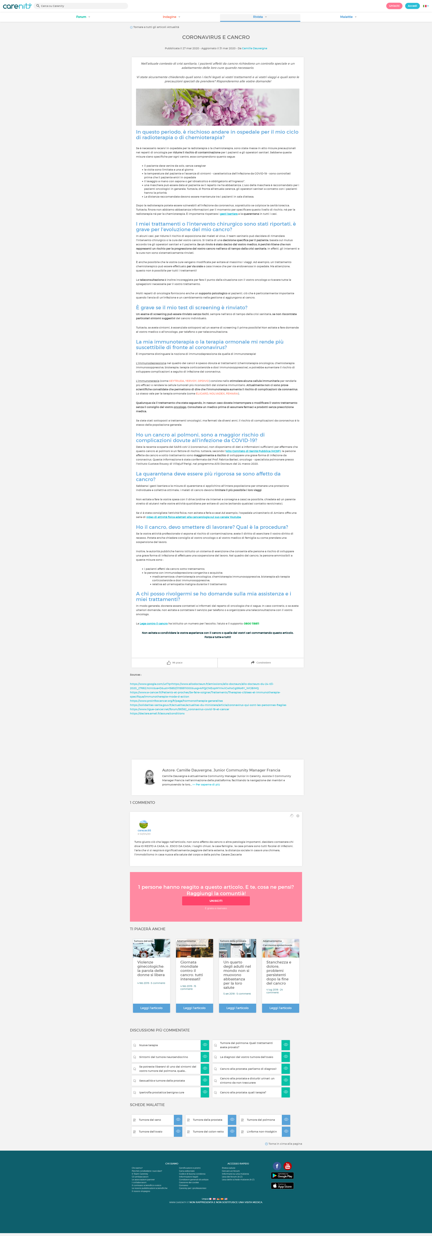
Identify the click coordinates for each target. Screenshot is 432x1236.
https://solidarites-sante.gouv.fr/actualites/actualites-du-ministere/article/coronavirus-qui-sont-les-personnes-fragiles (208, 705)
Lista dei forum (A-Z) (232, 1176)
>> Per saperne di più (206, 784)
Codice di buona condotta (192, 1174)
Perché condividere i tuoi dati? (147, 1171)
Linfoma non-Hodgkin (262, 1131)
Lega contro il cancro (154, 623)
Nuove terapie (148, 1045)
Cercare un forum (231, 1171)
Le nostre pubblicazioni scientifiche (149, 1188)
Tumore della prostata (207, 1119)
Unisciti (394, 5)
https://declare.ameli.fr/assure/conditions (157, 713)
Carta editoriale (187, 1171)
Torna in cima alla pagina (285, 1143)
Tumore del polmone (261, 1119)
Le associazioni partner (143, 1179)
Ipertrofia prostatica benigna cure (161, 1092)
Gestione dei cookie (189, 1182)
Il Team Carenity (140, 1174)
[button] (83, 18)
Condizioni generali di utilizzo (194, 1179)
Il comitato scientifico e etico (146, 1185)
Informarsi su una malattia (235, 1174)
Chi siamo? (137, 1168)
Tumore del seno (150, 1119)
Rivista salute (228, 1168)
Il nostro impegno (141, 1191)
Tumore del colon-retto (208, 1131)
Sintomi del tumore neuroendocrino (163, 1057)
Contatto (183, 1185)
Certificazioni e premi (189, 1168)
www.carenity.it (179, 1202)
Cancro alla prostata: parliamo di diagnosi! (248, 1068)
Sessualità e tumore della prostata (162, 1080)
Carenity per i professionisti (192, 1188)
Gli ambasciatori (140, 1176)
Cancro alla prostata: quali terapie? (243, 1092)
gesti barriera (229, 213)
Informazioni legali (188, 1176)
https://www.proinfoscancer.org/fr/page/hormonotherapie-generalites (176, 700)
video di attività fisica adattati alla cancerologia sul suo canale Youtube (193, 517)
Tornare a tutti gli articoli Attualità (156, 27)
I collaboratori (139, 1182)
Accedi (412, 5)
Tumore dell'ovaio (150, 1131)
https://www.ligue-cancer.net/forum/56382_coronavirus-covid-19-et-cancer (179, 709)
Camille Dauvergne (254, 48)
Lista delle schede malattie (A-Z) (238, 1179)
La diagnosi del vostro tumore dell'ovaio (246, 1057)
